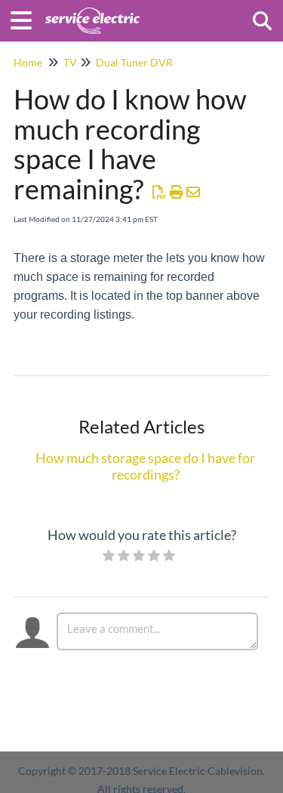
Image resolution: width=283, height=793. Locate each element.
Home (28, 62)
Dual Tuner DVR (134, 62)
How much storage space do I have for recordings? (145, 466)
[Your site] (92, 13)
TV (70, 62)
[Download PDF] (159, 192)
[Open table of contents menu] (26, 18)
